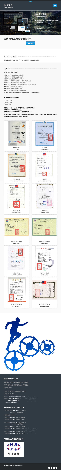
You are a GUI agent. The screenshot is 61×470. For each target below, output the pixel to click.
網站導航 (30, 43)
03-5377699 (13, 419)
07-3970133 (13, 428)
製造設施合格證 (16, 273)
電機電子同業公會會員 (16, 241)
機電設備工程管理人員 (16, 304)
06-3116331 (13, 426)
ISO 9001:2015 (16, 147)
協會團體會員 (16, 179)
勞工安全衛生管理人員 (44, 304)
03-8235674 (13, 433)
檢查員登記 (44, 210)
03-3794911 (13, 417)
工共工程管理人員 (44, 273)
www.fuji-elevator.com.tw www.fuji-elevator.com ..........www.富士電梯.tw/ (13, 400)
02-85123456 (13, 410)
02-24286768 (13, 415)
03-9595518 (13, 431)
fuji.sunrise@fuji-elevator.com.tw (17, 396)
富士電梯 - (6, 465)
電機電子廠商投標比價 (44, 241)
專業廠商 (44, 179)
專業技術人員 (16, 210)
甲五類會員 (44, 147)
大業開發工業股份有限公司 (16, 465)
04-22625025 (13, 422)
